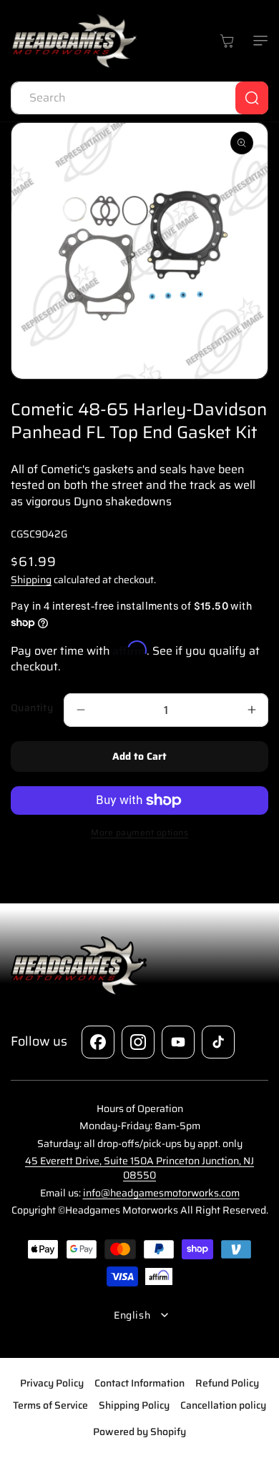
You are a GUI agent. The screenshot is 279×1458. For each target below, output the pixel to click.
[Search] (251, 97)
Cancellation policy (223, 1405)
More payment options (139, 832)
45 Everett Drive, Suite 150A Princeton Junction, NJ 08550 (139, 1168)
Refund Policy (227, 1383)
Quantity (32, 707)
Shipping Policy (134, 1405)
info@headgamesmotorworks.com (161, 1193)
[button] (257, 40)
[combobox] (139, 98)
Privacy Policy (52, 1383)
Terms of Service (50, 1405)
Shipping (31, 579)
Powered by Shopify (139, 1431)
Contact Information (139, 1383)
